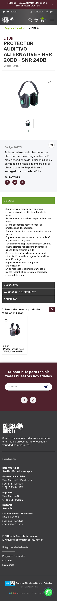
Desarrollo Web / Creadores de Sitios (32, 593)
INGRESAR (37, 12)
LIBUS (8, 38)
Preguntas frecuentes (13, 556)
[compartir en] (51, 145)
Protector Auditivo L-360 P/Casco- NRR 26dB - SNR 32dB (14, 351)
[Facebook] (47, 12)
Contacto (7, 560)
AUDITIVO (34, 28)
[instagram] (51, 12)
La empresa (8, 565)
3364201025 (11, 12)
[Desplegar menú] (51, 19)
